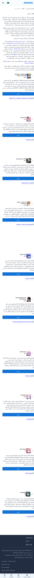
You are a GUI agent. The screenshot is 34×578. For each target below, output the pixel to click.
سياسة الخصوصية (5, 564)
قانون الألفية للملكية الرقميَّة (8, 570)
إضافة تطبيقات (29, 537)
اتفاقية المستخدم (5, 567)
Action (5, 61)
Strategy (30, 63)
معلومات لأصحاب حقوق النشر (8, 561)
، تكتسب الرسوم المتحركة (19, 41)
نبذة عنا (27, 541)
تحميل (18, 94)
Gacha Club (17, 49)
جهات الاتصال (29, 544)
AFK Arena (14, 54)
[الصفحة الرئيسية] (28, 4)
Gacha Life (10, 43)
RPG (26, 63)
